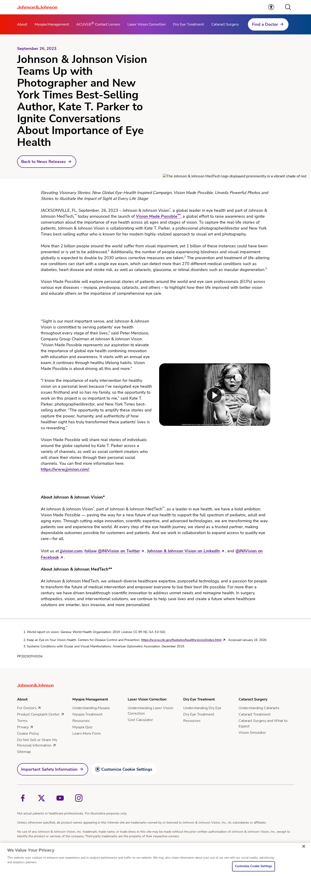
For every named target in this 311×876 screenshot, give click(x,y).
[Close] (304, 846)
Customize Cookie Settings (126, 769)
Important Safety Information (49, 769)
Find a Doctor (265, 24)
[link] (271, 7)
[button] (288, 7)
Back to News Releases (43, 161)
